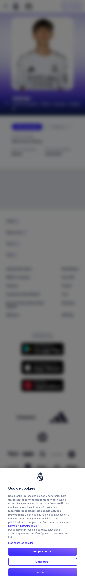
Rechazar (42, 572)
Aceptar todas (42, 551)
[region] (42, 524)
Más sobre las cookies (20, 542)
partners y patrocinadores (22, 525)
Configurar (42, 561)
